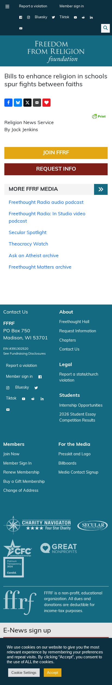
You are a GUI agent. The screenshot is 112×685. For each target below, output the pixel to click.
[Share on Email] (37, 103)
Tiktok (64, 17)
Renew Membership (21, 473)
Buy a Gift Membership (24, 482)
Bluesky (41, 17)
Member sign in (72, 6)
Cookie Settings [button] (23, 673)
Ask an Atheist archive (34, 256)
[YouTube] (75, 17)
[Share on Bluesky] (18, 103)
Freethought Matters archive (40, 267)
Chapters (67, 341)
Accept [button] (52, 673)
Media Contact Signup (78, 473)
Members (13, 444)
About (66, 312)
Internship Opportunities (80, 406)
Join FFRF (56, 153)
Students (69, 395)
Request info (56, 169)
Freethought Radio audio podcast (46, 202)
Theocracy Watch (28, 244)
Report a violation (33, 6)
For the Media (74, 444)
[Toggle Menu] (7, 6)
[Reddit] (83, 17)
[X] (53, 17)
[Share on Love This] (46, 103)
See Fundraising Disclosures (24, 353)
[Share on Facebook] (8, 103)
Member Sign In (17, 464)
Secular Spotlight (27, 233)
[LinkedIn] (91, 17)
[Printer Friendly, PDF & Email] (99, 116)
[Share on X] (27, 103)
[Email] (21, 28)
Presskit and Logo (74, 454)
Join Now (11, 454)
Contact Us (15, 312)
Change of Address (20, 491)
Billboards (67, 464)
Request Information (77, 331)
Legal (65, 365)
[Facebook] (21, 17)
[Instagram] (29, 17)
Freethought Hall (74, 322)
